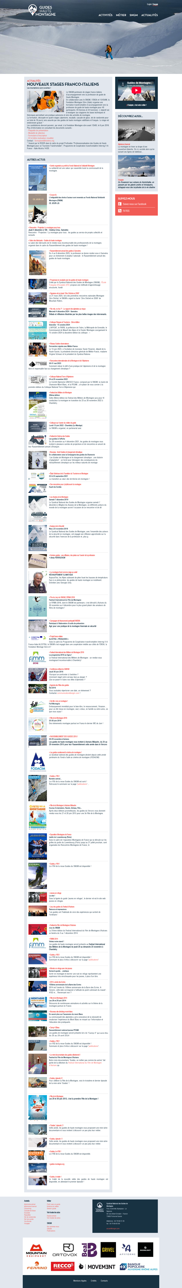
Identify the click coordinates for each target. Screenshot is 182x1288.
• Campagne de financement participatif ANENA (64, 620)
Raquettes (27, 1215)
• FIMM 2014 (53, 939)
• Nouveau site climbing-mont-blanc (61, 1011)
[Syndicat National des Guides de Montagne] (42, 10)
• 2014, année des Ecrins (57, 982)
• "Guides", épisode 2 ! (56, 1125)
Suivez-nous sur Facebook (134, 204)
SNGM (134, 15)
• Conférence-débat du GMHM (59, 669)
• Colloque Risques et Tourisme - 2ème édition (64, 322)
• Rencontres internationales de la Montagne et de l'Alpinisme (69, 360)
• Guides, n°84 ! (54, 864)
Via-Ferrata (27, 1221)
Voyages (121, 179)
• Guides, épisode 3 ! (56, 1078)
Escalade (27, 1213)
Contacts (104, 1280)
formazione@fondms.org (44, 140)
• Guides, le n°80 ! (55, 1151)
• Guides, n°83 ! (54, 954)
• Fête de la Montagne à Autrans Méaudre (62, 805)
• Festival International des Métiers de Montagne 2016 (66, 652)
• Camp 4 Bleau (54, 1027)
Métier (121, 15)
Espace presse (51, 1216)
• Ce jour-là (52, 195)
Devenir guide (51, 1208)
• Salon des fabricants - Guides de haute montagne (45, 240)
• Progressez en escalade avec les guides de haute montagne (68, 280)
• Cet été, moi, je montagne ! (58, 701)
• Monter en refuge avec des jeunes (60, 968)
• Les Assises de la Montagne (58, 497)
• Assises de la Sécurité (56, 526)
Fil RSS (126, 210)
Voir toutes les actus (53, 1218)
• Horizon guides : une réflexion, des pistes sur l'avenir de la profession (72, 555)
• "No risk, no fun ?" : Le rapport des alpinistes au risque (67, 309)
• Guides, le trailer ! (55, 1176)
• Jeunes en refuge (55, 893)
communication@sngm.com (68, 693)
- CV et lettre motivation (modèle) (40, 138)
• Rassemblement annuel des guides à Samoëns (65, 251)
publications (82, 784)
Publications (51, 1231)
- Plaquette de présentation (37, 130)
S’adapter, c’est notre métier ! (137, 105)
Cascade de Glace (30, 1211)
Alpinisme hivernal (124, 144)
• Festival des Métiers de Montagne (60, 392)
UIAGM (49, 1229)
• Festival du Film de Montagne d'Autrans (62, 925)
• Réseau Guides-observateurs (59, 343)
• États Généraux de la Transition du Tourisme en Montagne (68, 473)
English (149, 4)
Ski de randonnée (30, 1217)
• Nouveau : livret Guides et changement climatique (65, 452)
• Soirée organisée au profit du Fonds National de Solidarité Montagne (71, 165)
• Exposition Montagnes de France (60, 834)
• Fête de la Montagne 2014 (58, 998)
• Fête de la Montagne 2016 (58, 718)
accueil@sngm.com (112, 1228)
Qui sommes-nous (53, 1226)
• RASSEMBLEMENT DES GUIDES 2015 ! (63, 736)
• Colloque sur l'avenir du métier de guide (62, 423)
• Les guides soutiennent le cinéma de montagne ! (65, 752)
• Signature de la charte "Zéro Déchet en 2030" (64, 293)
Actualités (149, 15)
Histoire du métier (53, 1206)
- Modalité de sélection (36, 133)
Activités (105, 15)
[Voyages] (136, 167)
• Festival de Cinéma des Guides (59, 436)
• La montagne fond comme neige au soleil (63, 572)
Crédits (93, 1280)
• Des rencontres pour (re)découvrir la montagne (65, 484)
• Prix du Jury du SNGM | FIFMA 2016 (62, 597)
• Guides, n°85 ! (54, 776)
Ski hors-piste (28, 1219)
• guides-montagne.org (56, 1164)
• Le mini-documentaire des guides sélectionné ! (64, 1055)
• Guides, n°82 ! (54, 1041)
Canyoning (27, 1208)
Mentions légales (79, 1280)
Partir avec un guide (53, 1204)
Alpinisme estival (29, 1204)
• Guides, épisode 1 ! (56, 1138)
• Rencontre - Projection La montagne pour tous (44, 227)
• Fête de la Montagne (56, 1096)
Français (155, 4)
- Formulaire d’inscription (37, 135)
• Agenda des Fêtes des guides (59, 685)
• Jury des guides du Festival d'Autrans (61, 906)
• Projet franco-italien (56, 636)
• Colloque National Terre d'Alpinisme (61, 376)
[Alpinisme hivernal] (136, 131)
